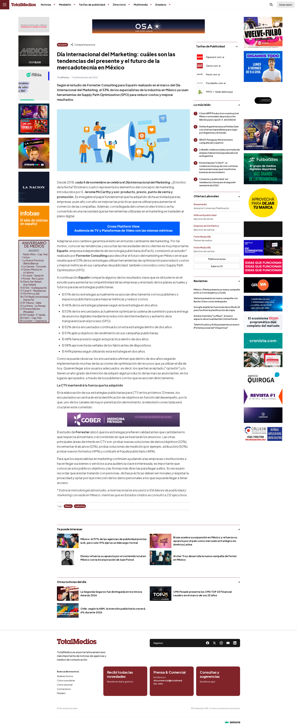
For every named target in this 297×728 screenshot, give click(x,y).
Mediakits (65, 4)
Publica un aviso (217, 259)
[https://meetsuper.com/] (263, 266)
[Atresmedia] (263, 134)
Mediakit (61, 693)
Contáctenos (64, 689)
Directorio (119, 4)
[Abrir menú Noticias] (54, 5)
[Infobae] (33, 221)
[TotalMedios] (81, 642)
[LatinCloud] (263, 415)
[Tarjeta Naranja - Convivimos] (263, 396)
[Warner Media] (263, 32)
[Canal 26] (263, 100)
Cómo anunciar (65, 684)
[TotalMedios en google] (221, 642)
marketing (80, 506)
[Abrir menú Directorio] (129, 5)
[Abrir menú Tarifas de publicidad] (108, 5)
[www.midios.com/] (33, 50)
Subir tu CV (217, 266)
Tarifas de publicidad (92, 4)
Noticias (46, 4)
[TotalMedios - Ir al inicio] (23, 4)
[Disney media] (33, 119)
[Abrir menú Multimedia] (151, 5)
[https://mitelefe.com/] (33, 153)
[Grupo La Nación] (33, 187)
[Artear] (263, 303)
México (68, 506)
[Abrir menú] (4, 5)
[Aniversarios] (33, 281)
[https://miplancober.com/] (123, 420)
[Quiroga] (263, 378)
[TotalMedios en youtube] (228, 642)
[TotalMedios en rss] (234, 642)
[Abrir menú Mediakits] (74, 5)
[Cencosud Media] (33, 85)
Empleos (160, 4)
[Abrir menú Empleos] (170, 5)
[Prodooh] (263, 322)
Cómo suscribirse (66, 680)
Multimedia (141, 4)
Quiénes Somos (65, 676)
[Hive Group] (263, 229)
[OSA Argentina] (148, 26)
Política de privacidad (67, 708)
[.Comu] (263, 66)
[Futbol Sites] (263, 168)
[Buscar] (271, 5)
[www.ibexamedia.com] (263, 248)
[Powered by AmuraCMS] (232, 722)
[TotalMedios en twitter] (214, 642)
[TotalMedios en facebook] (207, 642)
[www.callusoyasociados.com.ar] (263, 433)
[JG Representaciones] (263, 202)
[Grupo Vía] (263, 285)
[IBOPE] (123, 229)
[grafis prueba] (33, 24)
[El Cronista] (263, 341)
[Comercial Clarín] (263, 359)
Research (62, 45)
